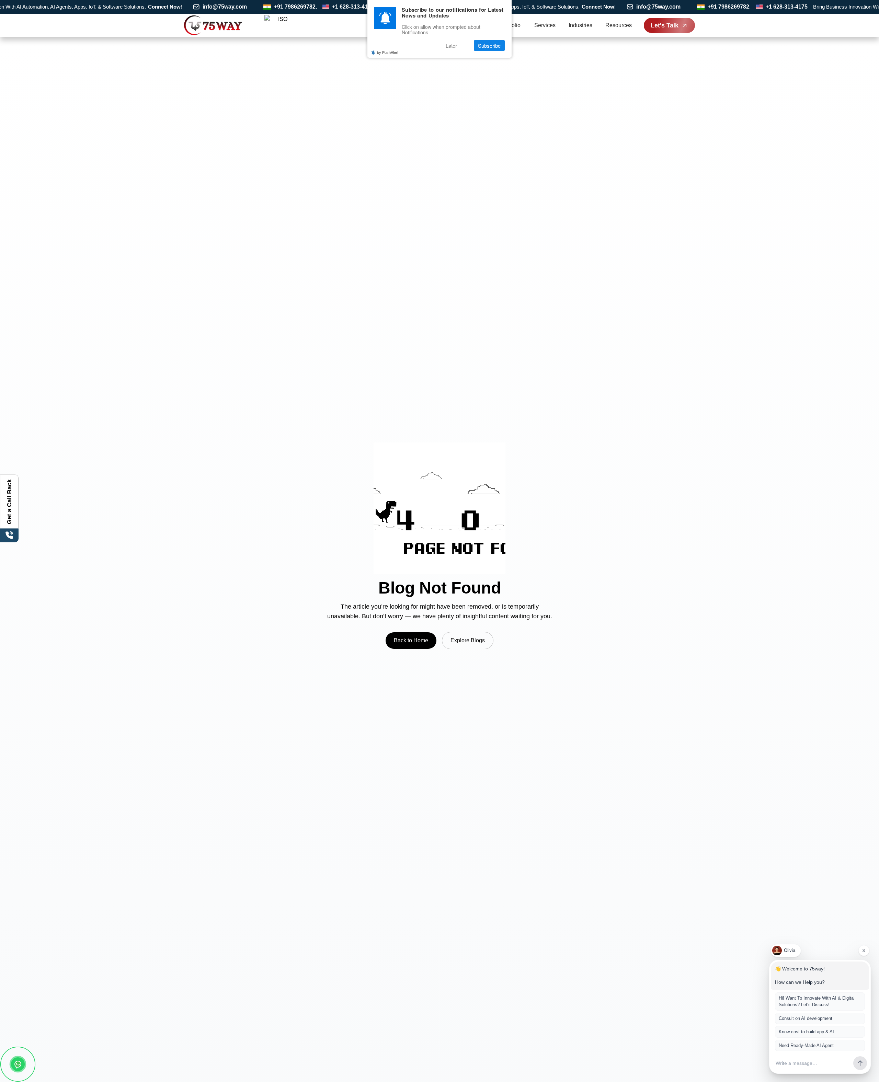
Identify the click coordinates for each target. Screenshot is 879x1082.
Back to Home (411, 640)
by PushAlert (387, 52)
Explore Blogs (467, 640)
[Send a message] (860, 1063)
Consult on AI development (805, 1018)
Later (451, 45)
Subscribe (489, 45)
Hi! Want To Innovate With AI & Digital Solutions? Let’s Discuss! (817, 1001)
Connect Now (144, 7)
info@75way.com (204, 7)
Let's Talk (664, 25)
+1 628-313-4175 (333, 7)
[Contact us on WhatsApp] (17, 1064)
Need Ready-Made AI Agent (806, 1045)
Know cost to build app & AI (806, 1031)
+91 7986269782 (274, 7)
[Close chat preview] (863, 950)
